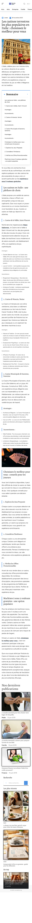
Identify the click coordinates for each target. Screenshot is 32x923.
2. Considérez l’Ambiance (12, 151)
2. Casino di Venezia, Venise (13, 117)
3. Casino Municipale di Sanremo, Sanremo (15, 129)
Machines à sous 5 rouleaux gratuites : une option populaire (16, 160)
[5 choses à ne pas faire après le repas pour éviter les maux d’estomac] (16, 806)
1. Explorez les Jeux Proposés (13, 148)
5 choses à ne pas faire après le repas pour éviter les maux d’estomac (14, 826)
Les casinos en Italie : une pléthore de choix (15, 101)
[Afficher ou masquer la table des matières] (23, 94)
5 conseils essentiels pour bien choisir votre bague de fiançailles (15, 714)
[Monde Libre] (12, 4)
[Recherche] (24, 4)
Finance (4, 773)
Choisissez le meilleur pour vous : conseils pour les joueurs (15, 143)
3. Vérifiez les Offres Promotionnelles (16, 155)
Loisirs (4, 861)
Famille (4, 745)
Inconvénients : (9, 113)
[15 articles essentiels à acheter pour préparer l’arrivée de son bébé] (16, 729)
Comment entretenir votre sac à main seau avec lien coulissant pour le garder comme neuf (15, 882)
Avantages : (8, 109)
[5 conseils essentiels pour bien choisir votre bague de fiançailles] (16, 701)
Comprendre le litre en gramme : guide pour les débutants (15, 865)
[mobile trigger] (3, 4)
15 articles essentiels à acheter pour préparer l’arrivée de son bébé (15, 741)
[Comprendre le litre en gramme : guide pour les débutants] (16, 845)
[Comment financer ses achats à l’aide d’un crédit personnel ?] (16, 757)
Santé (4, 823)
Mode (4, 717)
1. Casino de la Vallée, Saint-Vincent (16, 106)
